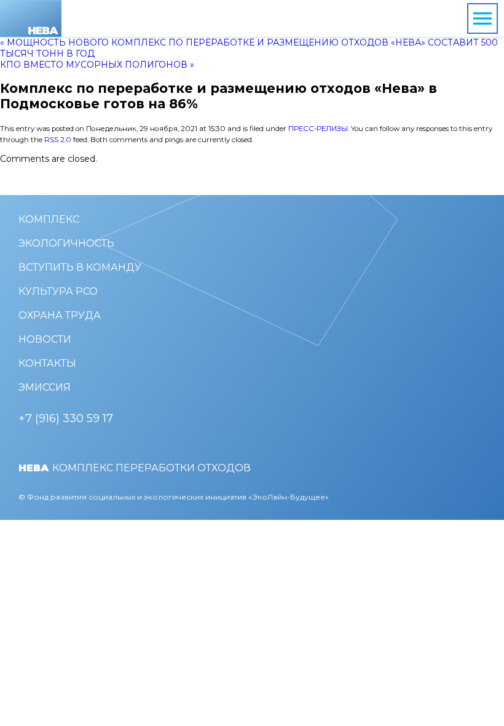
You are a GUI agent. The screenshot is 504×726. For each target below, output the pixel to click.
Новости (44, 339)
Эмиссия (44, 387)
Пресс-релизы (318, 128)
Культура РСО (58, 291)
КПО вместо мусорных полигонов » (97, 64)
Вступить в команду (79, 267)
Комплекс (48, 219)
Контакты (47, 363)
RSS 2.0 (57, 139)
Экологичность (66, 243)
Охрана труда (59, 315)
